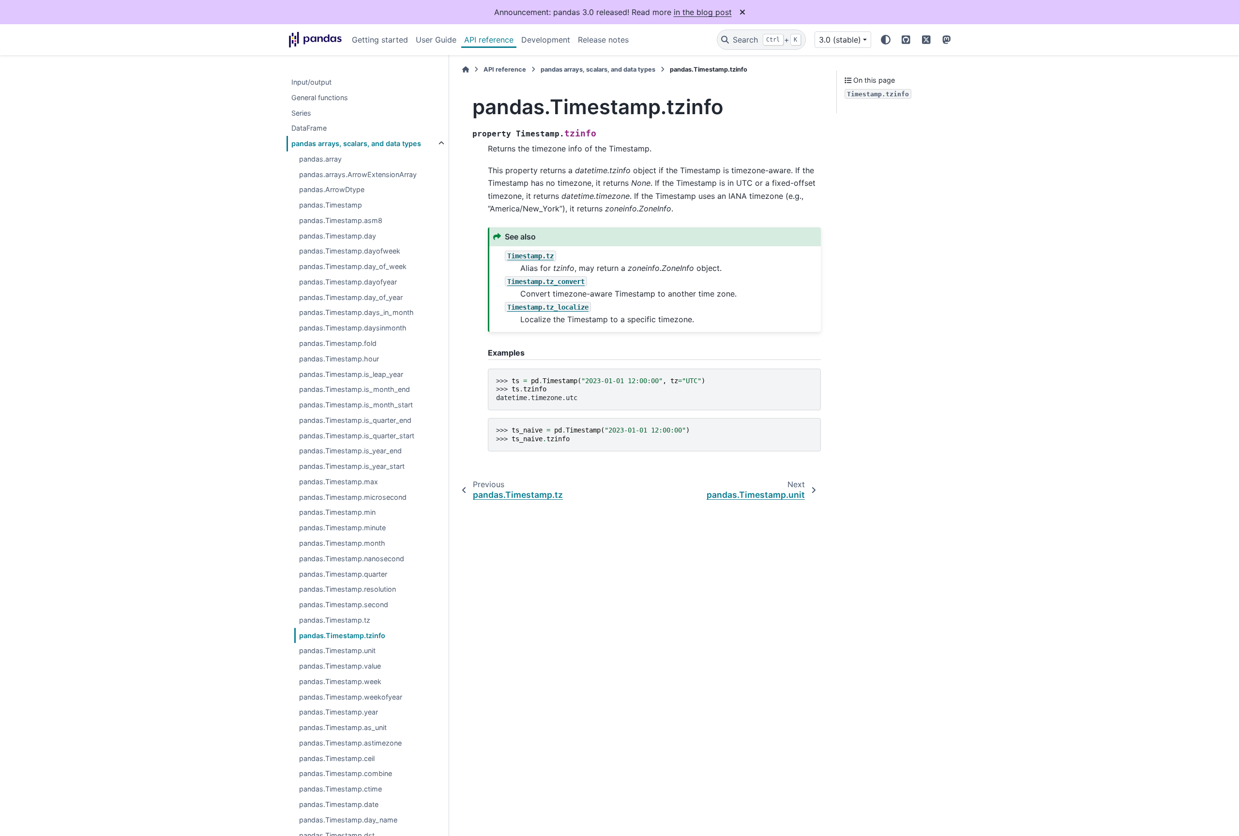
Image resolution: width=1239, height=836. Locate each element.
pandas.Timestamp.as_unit (343, 728)
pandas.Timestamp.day (337, 236)
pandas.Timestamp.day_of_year (351, 297)
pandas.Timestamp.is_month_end (354, 390)
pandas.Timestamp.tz (334, 620)
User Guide (436, 40)
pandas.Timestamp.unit (337, 651)
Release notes (603, 40)
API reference (489, 40)
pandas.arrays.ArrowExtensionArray (358, 174)
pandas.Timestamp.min (337, 512)
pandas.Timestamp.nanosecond (351, 558)
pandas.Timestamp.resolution (347, 589)
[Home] (465, 69)
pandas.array (320, 159)
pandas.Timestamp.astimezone (350, 743)
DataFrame (309, 128)
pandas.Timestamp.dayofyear (348, 282)
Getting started (380, 40)
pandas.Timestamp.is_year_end (350, 451)
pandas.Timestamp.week (340, 681)
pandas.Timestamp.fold (338, 343)
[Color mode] (885, 39)
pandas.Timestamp (330, 205)
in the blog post (703, 12)
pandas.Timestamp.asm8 (340, 220)
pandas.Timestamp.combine (345, 774)
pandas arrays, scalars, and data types (356, 143)
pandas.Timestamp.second (343, 604)
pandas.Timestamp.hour (339, 359)
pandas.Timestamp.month (342, 543)
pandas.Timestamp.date (338, 804)
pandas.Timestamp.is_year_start (352, 467)
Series (301, 113)
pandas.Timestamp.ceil (337, 758)
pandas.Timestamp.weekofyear (350, 697)
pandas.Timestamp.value (340, 666)
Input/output (311, 82)
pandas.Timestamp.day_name (348, 820)
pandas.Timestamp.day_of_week (353, 267)
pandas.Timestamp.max (338, 482)
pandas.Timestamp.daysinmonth (353, 328)
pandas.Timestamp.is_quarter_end (355, 420)
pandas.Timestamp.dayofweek (349, 251)
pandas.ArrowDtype (331, 190)
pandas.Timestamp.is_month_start (356, 405)
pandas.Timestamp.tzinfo (342, 635)
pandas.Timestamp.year (338, 712)
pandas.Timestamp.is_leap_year (351, 374)
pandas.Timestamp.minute (342, 528)
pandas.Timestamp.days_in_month (356, 313)
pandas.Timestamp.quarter (343, 574)
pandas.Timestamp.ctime (340, 789)
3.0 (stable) (840, 40)
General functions (319, 97)
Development (545, 40)
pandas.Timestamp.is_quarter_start (356, 436)
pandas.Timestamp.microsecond (353, 497)
